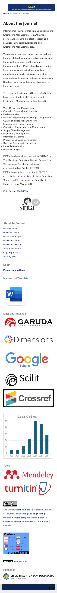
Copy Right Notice (12, 252)
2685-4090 (22, 191)
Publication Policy (12, 244)
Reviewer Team (11, 232)
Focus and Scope (12, 236)
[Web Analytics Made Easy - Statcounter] (8, 561)
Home (6, 13)
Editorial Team (10, 228)
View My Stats (20, 561)
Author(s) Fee (10, 256)
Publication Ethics (12, 240)
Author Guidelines (12, 248)
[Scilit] (23, 387)
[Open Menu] (3, 6)
